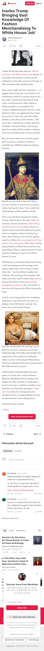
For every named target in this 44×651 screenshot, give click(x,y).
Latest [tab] (11, 530)
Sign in (39, 3)
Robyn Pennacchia (15, 38)
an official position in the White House (20, 73)
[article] (22, 545)
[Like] (4, 46)
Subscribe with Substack (23, 617)
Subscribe (30, 3)
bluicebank (11, 473)
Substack (10, 646)
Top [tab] (4, 530)
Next (36, 434)
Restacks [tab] (18, 451)
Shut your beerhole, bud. (12, 546)
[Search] (39, 530)
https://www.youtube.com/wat (20, 490)
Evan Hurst (16, 549)
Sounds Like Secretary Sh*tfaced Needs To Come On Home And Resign (15, 540)
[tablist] (12, 451)
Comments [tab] (7, 451)
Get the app (34, 640)
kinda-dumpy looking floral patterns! (19, 283)
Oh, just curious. (9, 567)
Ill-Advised (11, 499)
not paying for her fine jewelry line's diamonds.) (21, 241)
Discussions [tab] (20, 530)
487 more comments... (11, 518)
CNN (5, 409)
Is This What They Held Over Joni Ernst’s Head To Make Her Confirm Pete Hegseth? (15, 561)
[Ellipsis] (41, 473)
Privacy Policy (30, 627)
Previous (9, 434)
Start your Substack (15, 640)
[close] (37, 574)
